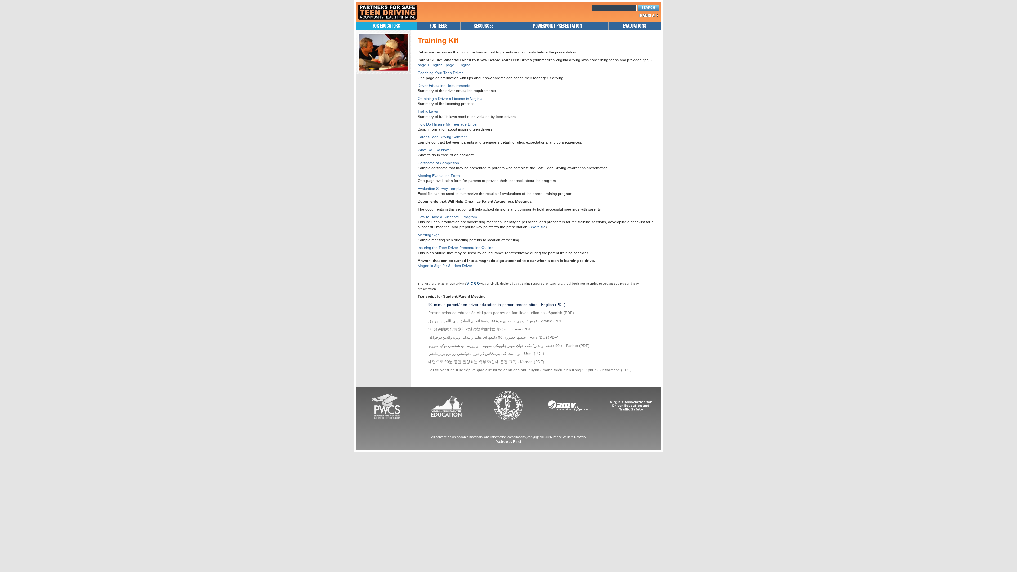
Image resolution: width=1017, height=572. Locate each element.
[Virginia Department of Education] (447, 406)
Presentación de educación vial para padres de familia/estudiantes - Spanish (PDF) (501, 313)
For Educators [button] (386, 26)
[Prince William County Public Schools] (386, 406)
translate (648, 15)
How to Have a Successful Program (447, 217)
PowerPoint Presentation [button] (557, 26)
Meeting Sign (429, 235)
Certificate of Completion (438, 163)
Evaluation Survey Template (441, 189)
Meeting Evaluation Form (439, 176)
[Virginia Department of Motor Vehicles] (569, 406)
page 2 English (458, 65)
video (473, 282)
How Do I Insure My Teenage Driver (448, 124)
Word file (538, 227)
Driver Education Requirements (444, 86)
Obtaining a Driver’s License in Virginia (450, 99)
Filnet (517, 442)
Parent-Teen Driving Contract (442, 137)
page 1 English (430, 65)
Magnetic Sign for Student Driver (445, 266)
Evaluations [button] (634, 26)
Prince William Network (569, 437)
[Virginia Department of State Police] (508, 406)
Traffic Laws (428, 111)
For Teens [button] (439, 26)
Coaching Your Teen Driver (440, 73)
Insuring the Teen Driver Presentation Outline (455, 248)
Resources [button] (483, 26)
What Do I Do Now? (434, 150)
